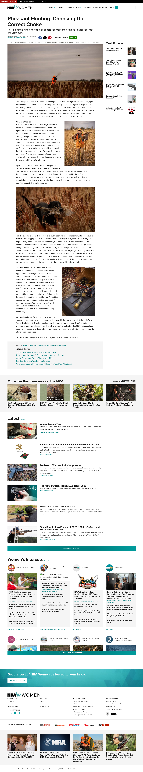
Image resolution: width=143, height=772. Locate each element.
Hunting (14, 38)
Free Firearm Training (125, 600)
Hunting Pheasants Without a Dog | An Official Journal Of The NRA (21, 405)
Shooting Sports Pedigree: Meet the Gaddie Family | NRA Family (85, 605)
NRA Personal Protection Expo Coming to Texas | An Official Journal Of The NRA (22, 622)
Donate (31, 2)
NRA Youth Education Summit (90, 639)
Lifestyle (47, 432)
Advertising (10, 704)
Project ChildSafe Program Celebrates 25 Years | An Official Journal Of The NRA (55, 604)
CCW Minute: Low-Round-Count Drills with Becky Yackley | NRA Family (120, 615)
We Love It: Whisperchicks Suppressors (60, 465)
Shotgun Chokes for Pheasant (44, 345)
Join (21, 2)
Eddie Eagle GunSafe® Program (57, 568)
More (22, 419)
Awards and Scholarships (80, 701)
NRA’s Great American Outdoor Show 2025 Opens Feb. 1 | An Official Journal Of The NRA (87, 595)
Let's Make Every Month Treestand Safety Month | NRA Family (86, 405)
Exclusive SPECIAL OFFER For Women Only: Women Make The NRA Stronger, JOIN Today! (54, 754)
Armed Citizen (74, 8)
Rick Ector (110, 602)
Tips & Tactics (21, 38)
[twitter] (45, 36)
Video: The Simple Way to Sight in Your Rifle (34, 358)
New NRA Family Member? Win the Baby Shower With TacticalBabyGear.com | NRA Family (87, 613)
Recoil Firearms (112, 600)
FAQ (49, 769)
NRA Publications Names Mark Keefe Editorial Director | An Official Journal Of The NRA (87, 621)
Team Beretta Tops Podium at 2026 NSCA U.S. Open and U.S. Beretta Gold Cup (70, 528)
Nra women (16, 601)
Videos (60, 8)
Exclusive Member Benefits (114, 704)
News (51, 8)
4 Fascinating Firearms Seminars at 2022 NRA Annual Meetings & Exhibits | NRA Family (22, 606)
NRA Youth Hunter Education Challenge (123, 639)
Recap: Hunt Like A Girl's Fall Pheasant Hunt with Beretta (40, 355)
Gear (51, 454)
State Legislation (47, 589)
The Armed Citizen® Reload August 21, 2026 (63, 486)
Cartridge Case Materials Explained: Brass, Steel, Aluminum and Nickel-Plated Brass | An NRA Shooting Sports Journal (120, 607)
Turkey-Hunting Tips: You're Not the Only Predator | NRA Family (120, 403)
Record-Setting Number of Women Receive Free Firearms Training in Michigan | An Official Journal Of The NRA (120, 595)
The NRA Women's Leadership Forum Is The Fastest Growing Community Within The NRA (20, 754)
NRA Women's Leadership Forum (83, 706)
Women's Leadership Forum (95, 7)
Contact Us (10, 701)
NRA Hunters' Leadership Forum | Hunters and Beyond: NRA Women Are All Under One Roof (22, 595)
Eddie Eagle (56, 589)
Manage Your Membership (114, 709)
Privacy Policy (11, 769)
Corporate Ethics (31, 769)
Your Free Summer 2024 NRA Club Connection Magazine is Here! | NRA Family (53, 596)
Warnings (41, 769)
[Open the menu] (117, 7)
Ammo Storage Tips (50, 424)
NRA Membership (78, 704)
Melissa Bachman (60, 345)
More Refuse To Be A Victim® (16, 629)
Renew (26, 2)
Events (46, 539)
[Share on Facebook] (40, 36)
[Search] (134, 7)
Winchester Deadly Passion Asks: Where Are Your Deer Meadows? (44, 363)
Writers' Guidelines (13, 706)
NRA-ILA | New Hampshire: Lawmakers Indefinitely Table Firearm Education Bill (54, 585)
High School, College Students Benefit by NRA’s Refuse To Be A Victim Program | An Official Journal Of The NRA (22, 615)
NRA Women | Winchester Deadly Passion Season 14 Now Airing (54, 403)
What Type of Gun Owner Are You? (58, 506)
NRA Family (86, 568)
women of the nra (26, 601)
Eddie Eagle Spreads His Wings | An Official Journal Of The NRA (53, 610)
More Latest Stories (79, 549)
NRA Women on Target (80, 712)
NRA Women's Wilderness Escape (59, 639)
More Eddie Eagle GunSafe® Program (51, 629)
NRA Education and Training (52, 590)
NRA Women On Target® (25, 639)
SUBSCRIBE (17, 680)
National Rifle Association (86, 601)
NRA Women (119, 568)
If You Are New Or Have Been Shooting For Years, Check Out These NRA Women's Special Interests (119, 756)
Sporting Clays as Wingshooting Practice (33, 361)
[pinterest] (50, 36)
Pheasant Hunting (28, 345)
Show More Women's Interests (82, 653)
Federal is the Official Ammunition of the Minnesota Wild (70, 444)
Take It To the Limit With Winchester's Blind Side (36, 352)
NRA (97, 601)
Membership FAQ (111, 706)
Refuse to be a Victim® (79, 709)
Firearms (50, 475)
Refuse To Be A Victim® (25, 568)
